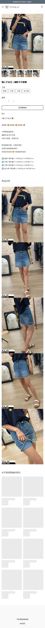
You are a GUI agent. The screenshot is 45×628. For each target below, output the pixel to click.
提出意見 (22, 623)
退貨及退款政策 (24, 619)
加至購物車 (22, 108)
